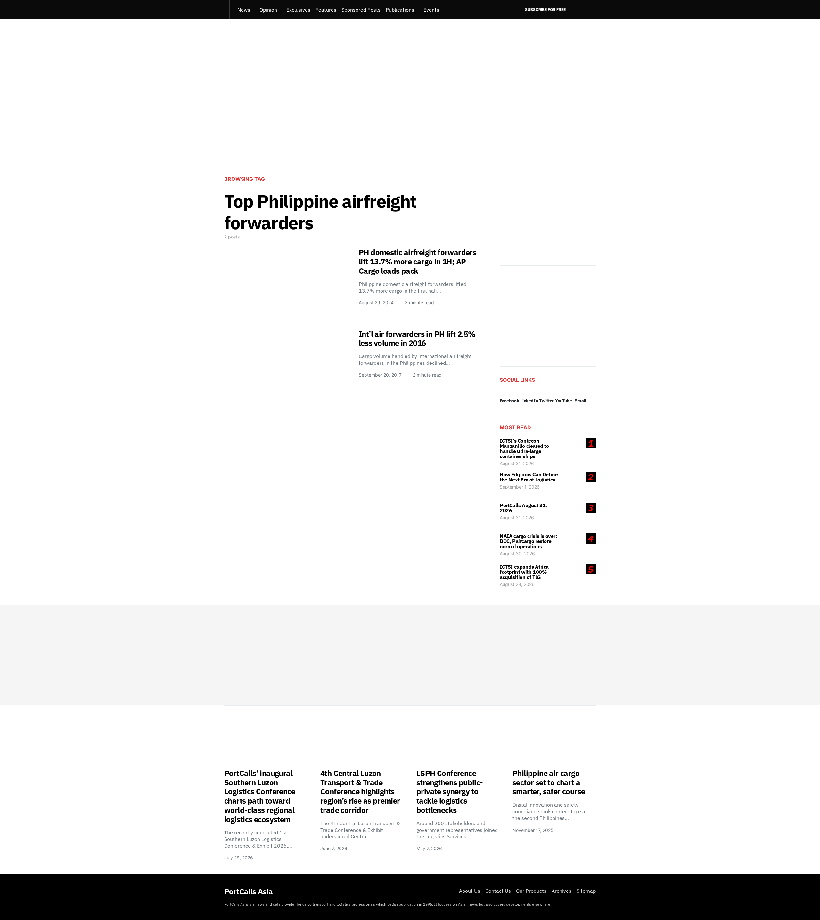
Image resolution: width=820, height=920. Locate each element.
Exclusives (298, 9)
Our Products (531, 891)
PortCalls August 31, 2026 (523, 508)
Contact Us (498, 891)
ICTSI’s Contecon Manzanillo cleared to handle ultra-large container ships (524, 448)
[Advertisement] (410, 117)
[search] (587, 9)
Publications (400, 9)
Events (431, 9)
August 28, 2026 (517, 584)
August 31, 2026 (517, 463)
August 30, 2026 (517, 553)
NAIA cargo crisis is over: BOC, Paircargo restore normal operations (528, 541)
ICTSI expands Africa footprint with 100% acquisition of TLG (524, 572)
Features (326, 9)
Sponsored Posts (361, 9)
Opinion (268, 9)
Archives (561, 891)
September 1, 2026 (520, 486)
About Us (469, 891)
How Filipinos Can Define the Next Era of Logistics (529, 477)
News (243, 9)
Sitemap (586, 891)
